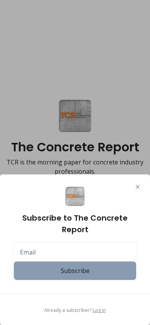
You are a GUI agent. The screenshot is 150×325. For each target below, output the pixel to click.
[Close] (138, 187)
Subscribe (75, 270)
